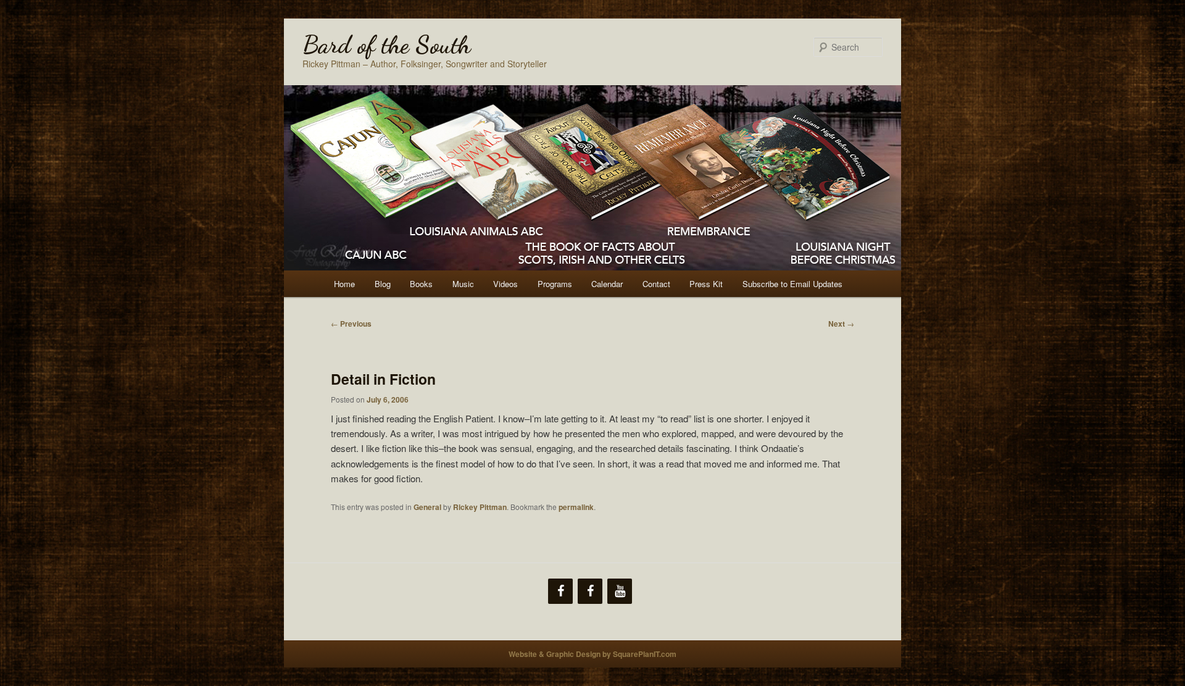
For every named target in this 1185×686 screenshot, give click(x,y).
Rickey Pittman (480, 506)
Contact (656, 284)
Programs (555, 284)
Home (344, 284)
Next (841, 323)
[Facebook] (560, 591)
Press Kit (706, 284)
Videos (505, 284)
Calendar (607, 284)
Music (463, 284)
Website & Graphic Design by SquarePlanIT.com (592, 653)
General (427, 506)
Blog (383, 284)
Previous (351, 323)
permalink (576, 506)
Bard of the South (386, 44)
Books (421, 284)
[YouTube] (619, 591)
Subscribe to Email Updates (792, 284)
